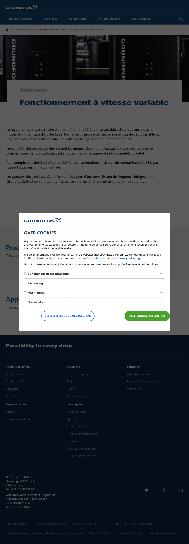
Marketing (35, 283)
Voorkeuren (36, 292)
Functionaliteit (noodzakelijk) (49, 274)
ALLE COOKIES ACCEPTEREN (147, 316)
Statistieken (36, 302)
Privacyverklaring (129, 258)
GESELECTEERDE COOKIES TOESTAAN (68, 316)
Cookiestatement (97, 258)
